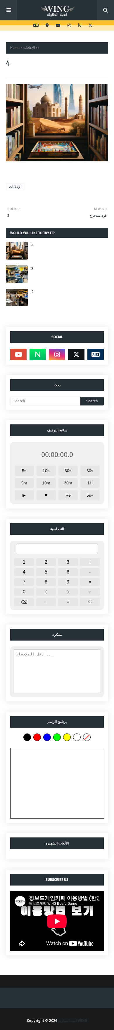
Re (68, 495)
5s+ (90, 495)
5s (24, 470)
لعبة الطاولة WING (72, 1020)
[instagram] (69, 25)
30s (68, 470)
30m (68, 483)
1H (90, 483)
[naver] (80, 25)
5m (24, 483)
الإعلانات (29, 48)
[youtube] (58, 25)
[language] (36, 25)
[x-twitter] (89, 25)
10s (46, 470)
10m (46, 483)
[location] (47, 25)
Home (15, 48)
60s (90, 470)
